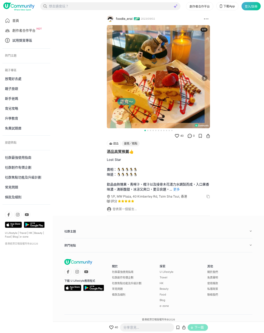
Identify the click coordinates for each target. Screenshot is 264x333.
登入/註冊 (251, 6)
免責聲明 (212, 277)
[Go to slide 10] (169, 130)
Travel (23, 232)
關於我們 (212, 271)
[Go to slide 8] (163, 130)
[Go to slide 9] (166, 130)
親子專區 (10, 70)
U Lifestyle (11, 232)
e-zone (24, 236)
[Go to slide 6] (158, 130)
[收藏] (200, 135)
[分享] (208, 135)
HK (30, 232)
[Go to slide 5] (155, 130)
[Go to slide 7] (161, 130)
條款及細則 (118, 294)
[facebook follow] (8, 214)
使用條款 (212, 283)
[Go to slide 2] (147, 130)
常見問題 (117, 288)
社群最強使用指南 (122, 271)
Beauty (38, 232)
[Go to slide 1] (145, 130)
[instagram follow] (17, 214)
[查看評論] (189, 135)
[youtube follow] (27, 214)
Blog (15, 236)
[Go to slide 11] (171, 130)
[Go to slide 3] (150, 130)
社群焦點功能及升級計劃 (126, 283)
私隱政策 (212, 288)
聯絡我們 (212, 294)
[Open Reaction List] (206, 18)
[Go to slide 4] (153, 130)
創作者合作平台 (200, 6)
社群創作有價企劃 (122, 277)
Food (8, 236)
